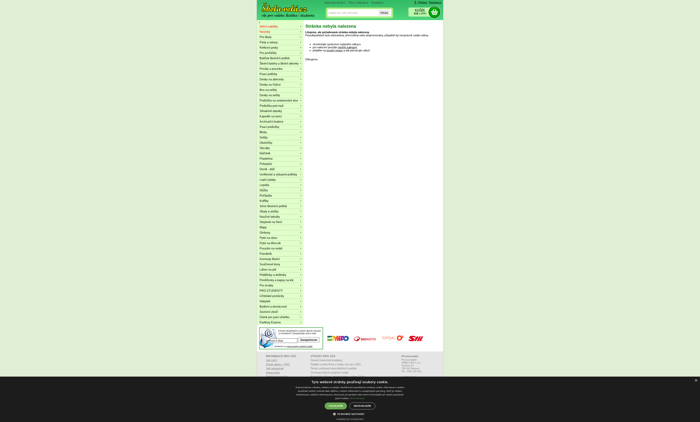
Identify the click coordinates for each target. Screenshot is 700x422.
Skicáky (265, 148)
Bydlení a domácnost (273, 306)
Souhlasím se (293, 346)
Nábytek (265, 301)
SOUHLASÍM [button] (336, 405)
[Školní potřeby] (284, 7)
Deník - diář (267, 169)
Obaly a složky (269, 211)
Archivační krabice (271, 121)
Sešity (264, 137)
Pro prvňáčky (268, 52)
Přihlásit (422, 2)
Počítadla (266, 195)
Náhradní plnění (334, 2)
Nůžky (264, 190)
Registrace (435, 2)
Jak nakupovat (274, 368)
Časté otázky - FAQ (278, 364)
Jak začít (271, 360)
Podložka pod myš (271, 105)
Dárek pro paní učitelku (274, 317)
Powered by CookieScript (350, 419)
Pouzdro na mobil (271, 248)
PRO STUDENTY (271, 290)
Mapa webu (273, 372)
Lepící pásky (268, 179)
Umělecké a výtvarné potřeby (278, 174)
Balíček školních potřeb (275, 58)
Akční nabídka (269, 26)
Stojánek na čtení (271, 222)
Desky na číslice (270, 84)
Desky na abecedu (272, 79)
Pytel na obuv (268, 237)
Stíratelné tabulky (271, 111)
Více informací (357, 398)
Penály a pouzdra (271, 68)
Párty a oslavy (269, 42)
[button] (350, 414)
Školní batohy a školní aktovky (279, 63)
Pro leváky (266, 285)
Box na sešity (268, 89)
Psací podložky (269, 126)
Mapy (263, 227)
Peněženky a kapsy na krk (276, 280)
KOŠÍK (420, 10)
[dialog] (350, 399)
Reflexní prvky (269, 47)
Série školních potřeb (273, 206)
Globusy (265, 232)
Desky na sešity (270, 95)
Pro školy (266, 37)
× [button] (696, 380)
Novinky (265, 31)
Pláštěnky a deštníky (273, 274)
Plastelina (266, 158)
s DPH (420, 13)
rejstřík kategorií (347, 47)
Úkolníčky (266, 142)
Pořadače (266, 163)
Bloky (263, 132)
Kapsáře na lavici (271, 116)
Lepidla (264, 185)
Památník (266, 253)
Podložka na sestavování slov (279, 100)
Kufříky (264, 200)
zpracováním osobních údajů (299, 346)
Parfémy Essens (270, 322)
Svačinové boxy (270, 264)
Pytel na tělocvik (270, 243)
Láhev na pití (268, 269)
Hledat (384, 12)
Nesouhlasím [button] (362, 405)
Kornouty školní (270, 259)
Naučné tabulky (270, 216)
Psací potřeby (268, 74)
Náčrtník (265, 153)
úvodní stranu (334, 50)
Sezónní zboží (269, 311)
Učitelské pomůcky (272, 296)
